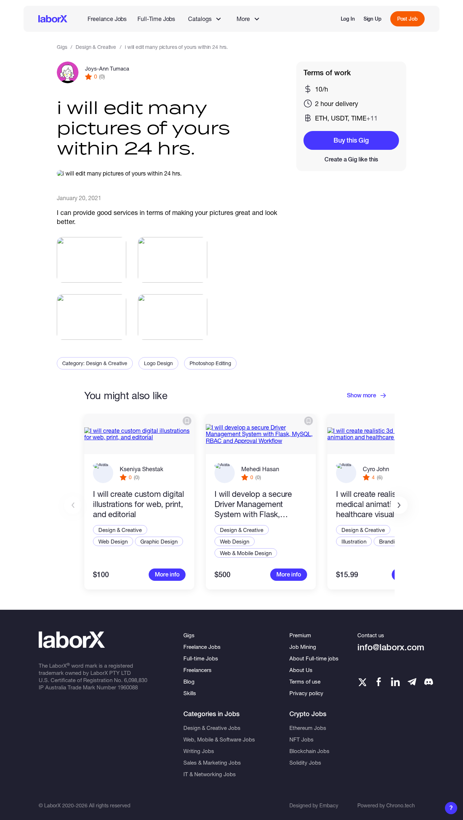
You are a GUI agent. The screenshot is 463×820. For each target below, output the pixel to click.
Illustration (353, 541)
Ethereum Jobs (307, 727)
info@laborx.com (390, 647)
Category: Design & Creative (94, 363)
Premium (300, 635)
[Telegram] (412, 681)
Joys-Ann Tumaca (107, 68)
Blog (189, 681)
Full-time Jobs (200, 658)
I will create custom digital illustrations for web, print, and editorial (138, 504)
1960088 (128, 687)
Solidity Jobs (305, 762)
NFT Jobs (301, 739)
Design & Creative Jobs (212, 727)
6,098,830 (135, 680)
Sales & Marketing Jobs (212, 762)
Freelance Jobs (107, 18)
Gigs (62, 47)
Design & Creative (96, 47)
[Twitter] (361, 681)
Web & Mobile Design (246, 553)
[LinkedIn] (395, 681)
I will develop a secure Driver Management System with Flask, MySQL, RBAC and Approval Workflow (253, 504)
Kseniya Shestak (141, 468)
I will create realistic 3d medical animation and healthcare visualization (376, 504)
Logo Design (158, 363)
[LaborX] (52, 18)
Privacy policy (306, 693)
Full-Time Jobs (156, 18)
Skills (189, 693)
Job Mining (302, 646)
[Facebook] (378, 681)
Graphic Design (159, 541)
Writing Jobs (198, 751)
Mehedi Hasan (260, 468)
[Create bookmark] (187, 421)
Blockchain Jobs (309, 751)
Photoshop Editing (210, 363)
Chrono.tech (400, 805)
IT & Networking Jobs (209, 774)
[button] (399, 505)
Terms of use (304, 681)
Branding (390, 541)
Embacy (328, 805)
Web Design (113, 541)
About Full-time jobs (314, 658)
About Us (301, 670)
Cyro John (376, 468)
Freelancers (197, 670)
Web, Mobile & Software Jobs (219, 739)
